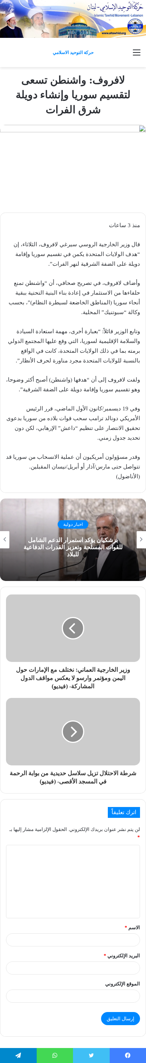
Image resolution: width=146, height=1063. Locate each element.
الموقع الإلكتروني (122, 984)
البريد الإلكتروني (122, 955)
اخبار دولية (73, 524)
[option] (73, 540)
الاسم (132, 927)
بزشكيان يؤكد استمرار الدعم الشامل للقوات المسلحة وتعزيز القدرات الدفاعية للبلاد (73, 546)
